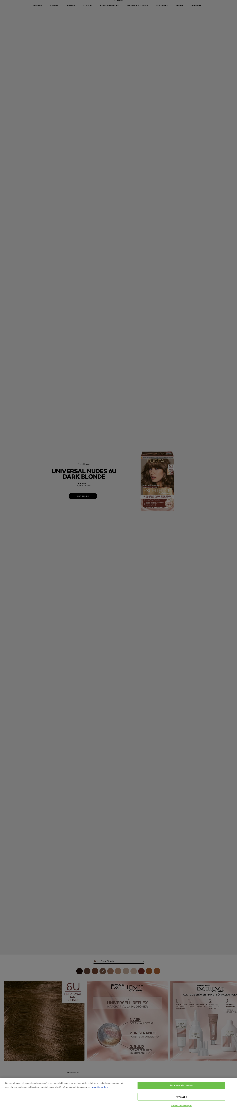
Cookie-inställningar (181, 1105)
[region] (118, 1094)
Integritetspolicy (100, 1087)
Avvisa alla (181, 1097)
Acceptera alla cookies (181, 1085)
